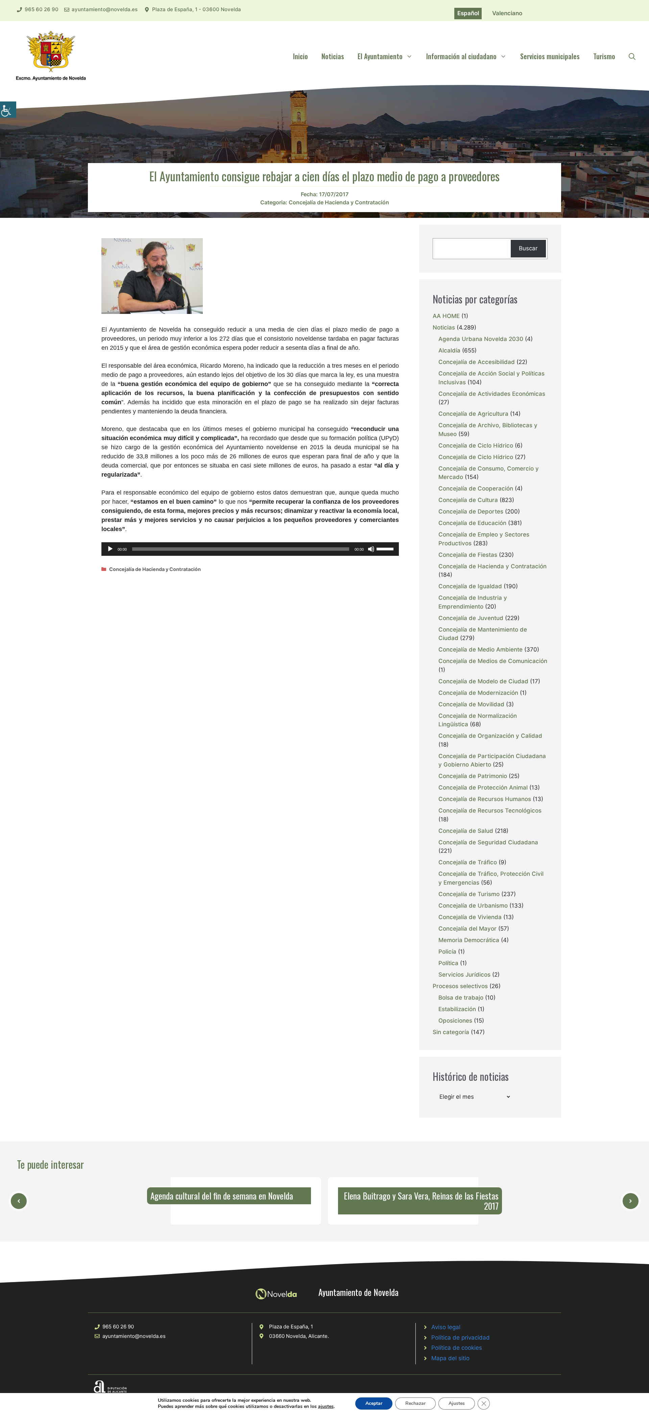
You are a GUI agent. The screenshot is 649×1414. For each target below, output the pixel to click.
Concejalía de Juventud (470, 618)
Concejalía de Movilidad (471, 704)
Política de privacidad (460, 1337)
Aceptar (373, 1403)
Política (448, 963)
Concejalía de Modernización (478, 692)
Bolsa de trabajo (460, 997)
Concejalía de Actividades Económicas (491, 393)
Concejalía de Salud (465, 830)
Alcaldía (449, 350)
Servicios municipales (550, 56)
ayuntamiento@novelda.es (105, 9)
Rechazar (415, 1403)
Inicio (300, 56)
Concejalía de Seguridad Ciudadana (488, 842)
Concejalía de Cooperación (475, 488)
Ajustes (457, 1403)
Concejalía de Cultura (468, 500)
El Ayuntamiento (380, 56)
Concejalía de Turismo (469, 894)
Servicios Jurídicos (464, 974)
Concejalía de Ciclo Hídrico (475, 445)
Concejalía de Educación (472, 523)
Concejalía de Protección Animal (483, 787)
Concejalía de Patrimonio (472, 776)
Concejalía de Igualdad (470, 586)
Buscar (528, 248)
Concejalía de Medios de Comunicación (492, 661)
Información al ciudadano (461, 56)
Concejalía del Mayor (467, 928)
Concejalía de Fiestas (467, 554)
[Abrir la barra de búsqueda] (632, 56)
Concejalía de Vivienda (470, 917)
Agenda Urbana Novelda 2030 (480, 339)
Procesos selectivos (460, 986)
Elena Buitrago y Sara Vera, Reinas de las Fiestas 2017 (421, 1200)
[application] (250, 549)
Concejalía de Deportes (470, 511)
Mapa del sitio (450, 1358)
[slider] (386, 548)
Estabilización (457, 1009)
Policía (447, 951)
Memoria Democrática (468, 940)
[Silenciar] (371, 549)
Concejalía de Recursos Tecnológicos (490, 810)
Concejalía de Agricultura (473, 413)
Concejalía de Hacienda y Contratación (339, 202)
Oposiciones (455, 1020)
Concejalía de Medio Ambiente (480, 649)
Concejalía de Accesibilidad (476, 362)
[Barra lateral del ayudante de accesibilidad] (8, 109)
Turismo (604, 56)
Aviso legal (445, 1327)
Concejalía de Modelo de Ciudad (483, 681)
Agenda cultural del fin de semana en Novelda (221, 1195)
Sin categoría (451, 1032)
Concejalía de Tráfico (467, 862)
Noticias (332, 56)
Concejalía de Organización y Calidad (490, 735)
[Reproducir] (110, 549)
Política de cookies (456, 1347)
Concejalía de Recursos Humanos (484, 799)
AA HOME (446, 316)
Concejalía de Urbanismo (473, 905)
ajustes (326, 1407)
